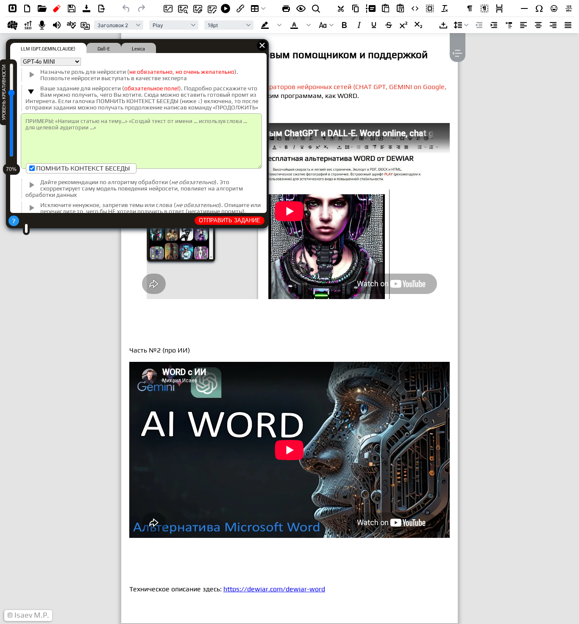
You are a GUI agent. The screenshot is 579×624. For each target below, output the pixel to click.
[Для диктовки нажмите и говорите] (42, 25)
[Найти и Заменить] (316, 8)
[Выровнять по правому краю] (553, 25)
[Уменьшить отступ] (479, 25)
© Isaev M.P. (28, 615)
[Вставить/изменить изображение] (166, 8)
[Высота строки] (461, 25)
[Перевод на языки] (86, 25)
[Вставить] (385, 8)
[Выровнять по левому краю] (523, 25)
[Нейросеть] (12, 25)
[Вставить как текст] (400, 8)
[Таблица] (258, 8)
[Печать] (286, 8)
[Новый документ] (27, 8)
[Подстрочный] (418, 25)
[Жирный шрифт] (344, 25)
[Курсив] (359, 25)
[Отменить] (126, 8)
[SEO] (27, 25)
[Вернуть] (141, 8)
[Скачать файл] (86, 8)
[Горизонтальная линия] (524, 8)
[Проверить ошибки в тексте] (71, 25)
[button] (272, 25)
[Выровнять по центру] (538, 25)
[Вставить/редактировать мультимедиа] (225, 8)
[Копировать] (355, 8)
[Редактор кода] (415, 8)
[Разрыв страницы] (499, 8)
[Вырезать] (341, 8)
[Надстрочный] (403, 25)
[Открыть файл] (42, 8)
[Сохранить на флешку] (57, 8)
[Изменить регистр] (326, 25)
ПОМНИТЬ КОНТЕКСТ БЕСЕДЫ (83, 168)
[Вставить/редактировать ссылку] (240, 8)
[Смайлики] (554, 8)
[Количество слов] (569, 8)
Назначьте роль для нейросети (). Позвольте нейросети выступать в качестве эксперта (139, 75)
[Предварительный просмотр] (301, 8)
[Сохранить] (71, 8)
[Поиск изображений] (181, 8)
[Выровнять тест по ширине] (568, 25)
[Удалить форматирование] (444, 8)
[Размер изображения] (210, 8)
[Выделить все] (430, 8)
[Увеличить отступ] (494, 25)
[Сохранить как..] (101, 8)
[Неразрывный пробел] (443, 25)
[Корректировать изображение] (196, 8)
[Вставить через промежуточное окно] (370, 8)
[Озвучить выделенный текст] (57, 25)
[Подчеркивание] (374, 25)
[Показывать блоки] (484, 8)
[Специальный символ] (539, 8)
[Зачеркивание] (388, 25)
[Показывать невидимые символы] (469, 8)
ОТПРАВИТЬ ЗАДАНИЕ (229, 220)
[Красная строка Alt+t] (508, 25)
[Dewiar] (12, 8)
